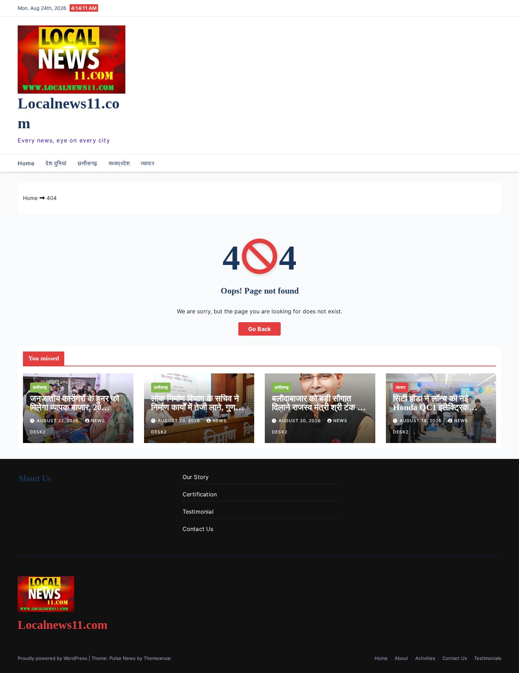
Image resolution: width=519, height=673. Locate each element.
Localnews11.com (62, 624)
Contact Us (198, 528)
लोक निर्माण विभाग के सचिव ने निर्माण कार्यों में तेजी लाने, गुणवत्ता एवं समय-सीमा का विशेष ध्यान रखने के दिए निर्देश (199, 412)
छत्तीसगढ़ (87, 163)
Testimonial (198, 511)
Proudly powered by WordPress (53, 658)
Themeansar (157, 658)
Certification (200, 494)
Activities (425, 658)
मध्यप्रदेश (119, 163)
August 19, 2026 (421, 420)
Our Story (196, 476)
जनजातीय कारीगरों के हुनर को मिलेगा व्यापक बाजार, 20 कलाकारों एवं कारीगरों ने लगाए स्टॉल (74, 412)
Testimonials (487, 658)
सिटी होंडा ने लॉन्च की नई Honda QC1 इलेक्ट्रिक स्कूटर (431, 407)
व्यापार (147, 163)
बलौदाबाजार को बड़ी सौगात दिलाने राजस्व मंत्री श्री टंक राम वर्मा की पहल (319, 407)
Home (26, 163)
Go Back (259, 328)
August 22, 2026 (58, 420)
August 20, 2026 (180, 420)
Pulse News (122, 658)
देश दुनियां (56, 163)
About (401, 658)
